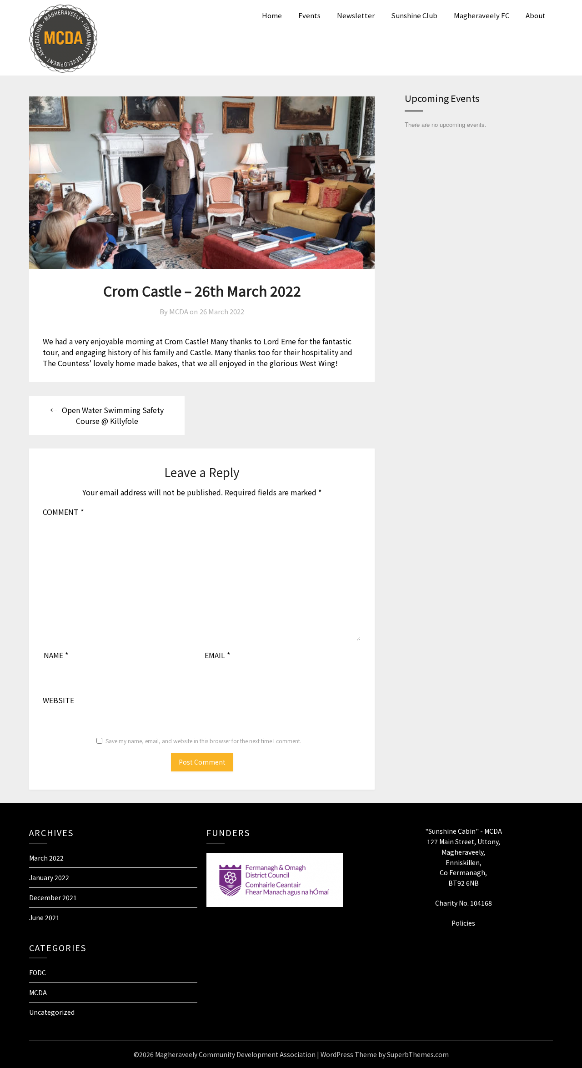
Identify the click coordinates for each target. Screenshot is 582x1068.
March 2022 (46, 857)
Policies (463, 922)
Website (58, 700)
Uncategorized (52, 1012)
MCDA (38, 992)
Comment (63, 511)
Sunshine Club (414, 15)
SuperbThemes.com (418, 1054)
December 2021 (53, 897)
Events (309, 15)
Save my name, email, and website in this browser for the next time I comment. (203, 741)
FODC (37, 972)
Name (56, 655)
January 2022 (49, 877)
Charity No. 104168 (463, 902)
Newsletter (356, 15)
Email (217, 655)
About (536, 15)
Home (272, 15)
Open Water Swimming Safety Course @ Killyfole (113, 415)
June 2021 (44, 917)
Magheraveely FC (481, 15)
